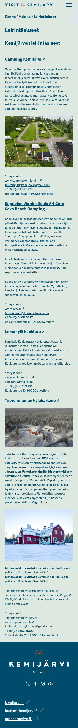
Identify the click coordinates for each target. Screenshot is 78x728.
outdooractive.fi (18, 718)
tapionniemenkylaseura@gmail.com (28, 626)
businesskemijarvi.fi (21, 710)
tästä (41, 572)
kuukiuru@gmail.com (19, 381)
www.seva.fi (13, 308)
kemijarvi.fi (14, 702)
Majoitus (25, 16)
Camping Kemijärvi (23, 59)
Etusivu (10, 16)
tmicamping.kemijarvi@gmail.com (27, 185)
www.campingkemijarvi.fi (21, 180)
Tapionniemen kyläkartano (30, 400)
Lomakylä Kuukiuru (23, 331)
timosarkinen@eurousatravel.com (27, 313)
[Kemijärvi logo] (39, 661)
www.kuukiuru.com (17, 377)
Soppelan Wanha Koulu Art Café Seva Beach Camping (34, 206)
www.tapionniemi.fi (18, 622)
